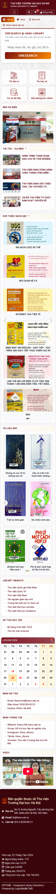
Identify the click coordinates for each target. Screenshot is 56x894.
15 (43, 665)
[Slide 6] (25, 139)
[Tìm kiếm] (29, 12)
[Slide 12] (40, 139)
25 (12, 678)
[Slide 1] (14, 139)
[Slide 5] (23, 139)
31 (35, 652)
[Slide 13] (42, 139)
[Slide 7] (28, 139)
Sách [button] (22, 19)
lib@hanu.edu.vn (21, 817)
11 (12, 665)
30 (28, 652)
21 (35, 671)
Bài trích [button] (36, 19)
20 (28, 671)
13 (28, 665)
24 (5, 677)
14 (35, 665)
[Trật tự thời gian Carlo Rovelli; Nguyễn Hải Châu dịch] (15, 499)
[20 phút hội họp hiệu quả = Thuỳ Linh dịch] (15, 546)
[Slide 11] (37, 139)
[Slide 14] (44, 139)
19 (20, 671)
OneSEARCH (28, 55)
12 (20, 665)
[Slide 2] (16, 139)
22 (43, 671)
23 (51, 671)
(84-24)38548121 (23, 822)
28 (12, 652)
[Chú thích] (28, 127)
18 (12, 671)
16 (51, 665)
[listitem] (14, 77)
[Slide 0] (11, 139)
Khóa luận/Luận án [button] (15, 25)
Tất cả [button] (10, 19)
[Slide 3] (18, 139)
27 (5, 652)
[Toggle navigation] (14, 12)
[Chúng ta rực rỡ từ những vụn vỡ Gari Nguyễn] (15, 452)
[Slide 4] (21, 139)
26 (20, 677)
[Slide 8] (30, 139)
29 (20, 652)
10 (5, 665)
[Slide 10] (35, 139)
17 (5, 671)
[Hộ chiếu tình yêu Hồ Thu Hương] (41, 499)
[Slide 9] (32, 139)
